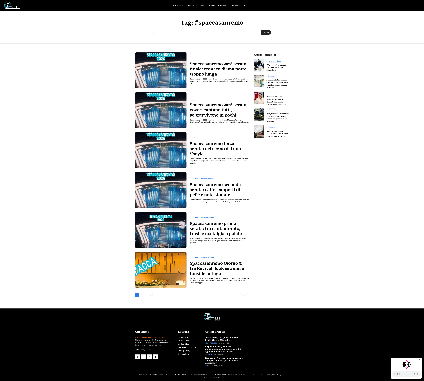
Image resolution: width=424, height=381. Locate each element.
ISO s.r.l (148, 350)
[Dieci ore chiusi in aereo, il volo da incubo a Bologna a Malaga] (259, 131)
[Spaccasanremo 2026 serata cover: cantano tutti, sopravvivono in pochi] (160, 110)
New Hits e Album (274, 61)
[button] (250, 5)
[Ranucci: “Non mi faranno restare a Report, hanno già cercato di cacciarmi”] (259, 98)
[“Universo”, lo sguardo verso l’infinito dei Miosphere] (259, 65)
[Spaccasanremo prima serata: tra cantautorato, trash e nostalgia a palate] (160, 230)
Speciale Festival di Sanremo (202, 179)
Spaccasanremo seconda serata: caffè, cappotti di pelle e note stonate (215, 189)
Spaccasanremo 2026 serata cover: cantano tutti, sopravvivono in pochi (218, 110)
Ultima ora (271, 76)
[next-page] (150, 295)
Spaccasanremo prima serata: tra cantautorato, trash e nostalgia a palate (216, 228)
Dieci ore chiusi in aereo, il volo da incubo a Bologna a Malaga (277, 133)
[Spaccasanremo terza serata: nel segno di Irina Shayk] (160, 150)
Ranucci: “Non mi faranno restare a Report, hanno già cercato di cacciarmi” (224, 360)
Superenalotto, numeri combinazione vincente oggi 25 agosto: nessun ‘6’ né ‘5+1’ (223, 349)
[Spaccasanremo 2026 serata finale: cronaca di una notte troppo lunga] (160, 70)
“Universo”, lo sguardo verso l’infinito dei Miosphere (277, 67)
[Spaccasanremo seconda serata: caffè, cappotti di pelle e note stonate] (160, 190)
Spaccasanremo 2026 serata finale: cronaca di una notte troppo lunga (218, 69)
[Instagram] (143, 356)
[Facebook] (137, 356)
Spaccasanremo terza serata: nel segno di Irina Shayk (215, 148)
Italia (193, 58)
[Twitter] (149, 356)
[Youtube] (155, 356)
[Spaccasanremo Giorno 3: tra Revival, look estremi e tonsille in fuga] (160, 270)
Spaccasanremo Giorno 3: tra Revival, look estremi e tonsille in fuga (217, 268)
